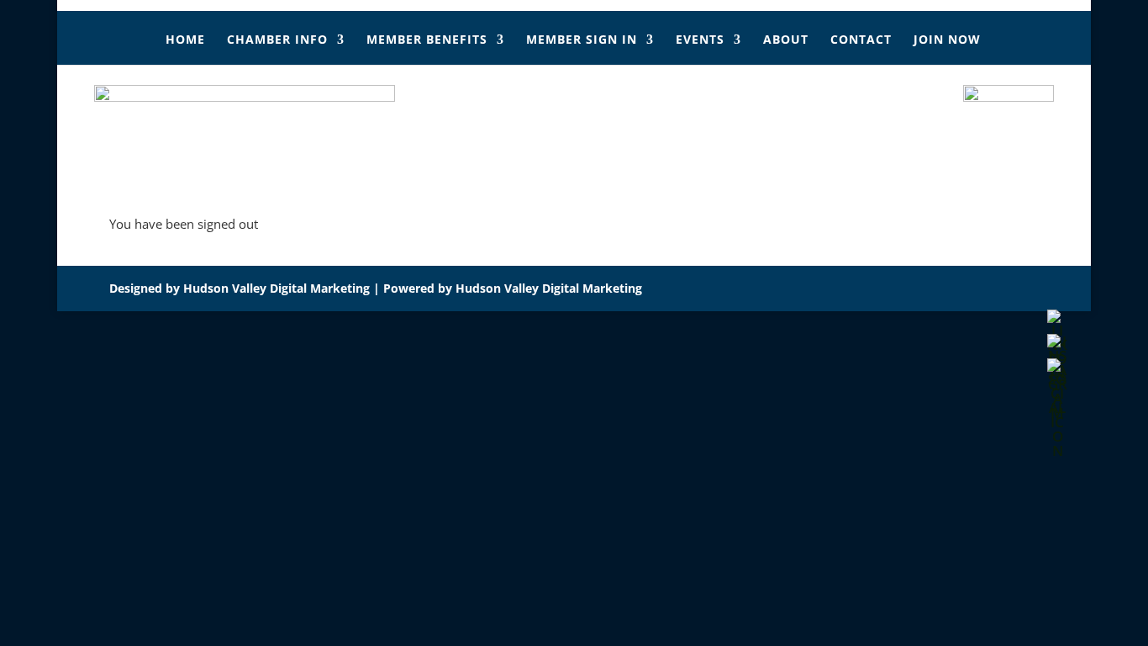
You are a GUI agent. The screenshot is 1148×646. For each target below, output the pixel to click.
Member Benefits (426, 40)
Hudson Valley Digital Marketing (276, 288)
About (785, 40)
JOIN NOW (947, 40)
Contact (861, 40)
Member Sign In (581, 40)
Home (185, 40)
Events (700, 40)
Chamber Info (277, 40)
